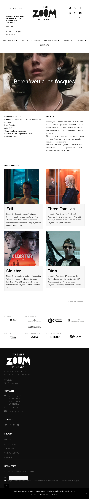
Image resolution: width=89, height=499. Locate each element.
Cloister (13, 271)
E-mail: (6, 477)
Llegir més (55, 495)
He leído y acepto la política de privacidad (46, 480)
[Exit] (21, 186)
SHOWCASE (9, 448)
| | (43, 480)
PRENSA (67, 40)
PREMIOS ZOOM (9, 40)
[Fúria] (63, 248)
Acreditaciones (10, 444)
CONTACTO (44, 45)
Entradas (7, 440)
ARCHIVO (80, 40)
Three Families (61, 209)
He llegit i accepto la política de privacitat (19, 480)
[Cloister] (21, 248)
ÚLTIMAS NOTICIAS (11, 453)
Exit (9, 209)
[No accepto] (86, 494)
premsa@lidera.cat (15, 411)
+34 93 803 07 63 (15, 408)
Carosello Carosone (75, 302)
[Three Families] (63, 186)
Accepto (33, 495)
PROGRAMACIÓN (50, 40)
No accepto (44, 495)
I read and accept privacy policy (70, 480)
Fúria (52, 271)
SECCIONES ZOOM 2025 (31, 40)
